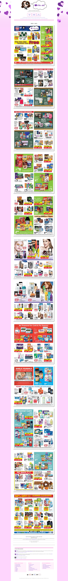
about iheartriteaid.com (46, 566)
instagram (16, 569)
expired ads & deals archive (46, 567)
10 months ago (24, 558)
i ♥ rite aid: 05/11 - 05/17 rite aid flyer (18, 555)
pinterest (16, 570)
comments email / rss (18, 566)
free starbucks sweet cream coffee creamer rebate (28, 17)
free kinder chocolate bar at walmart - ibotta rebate (39, 17)
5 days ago (25, 552)
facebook (16, 568)
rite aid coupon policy (31, 568)
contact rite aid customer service (33, 569)
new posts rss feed (17, 565)
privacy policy (44, 568)
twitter (16, 567)
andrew (17, 550)
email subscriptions (17, 564)
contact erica (44, 564)
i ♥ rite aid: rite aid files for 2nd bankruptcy (19, 552)
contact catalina (31, 570)
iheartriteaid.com (27, 538)
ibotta (29, 566)
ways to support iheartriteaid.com (47, 565)
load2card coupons (31, 564)
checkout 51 (30, 567)
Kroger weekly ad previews (29, 551)
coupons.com (30, 565)
